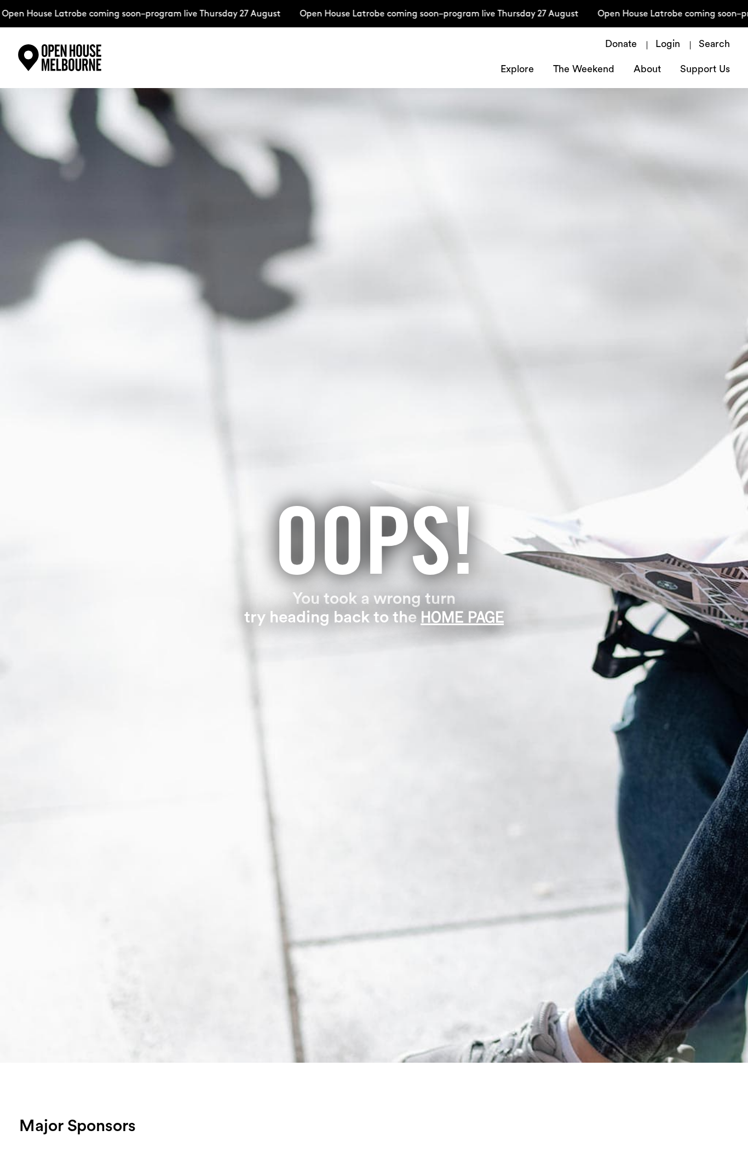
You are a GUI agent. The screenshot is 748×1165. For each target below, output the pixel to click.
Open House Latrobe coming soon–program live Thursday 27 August (425, 14)
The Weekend (583, 70)
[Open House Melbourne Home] (89, 57)
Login (667, 45)
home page (462, 617)
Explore (517, 70)
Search (714, 45)
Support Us (705, 70)
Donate (621, 45)
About (647, 70)
